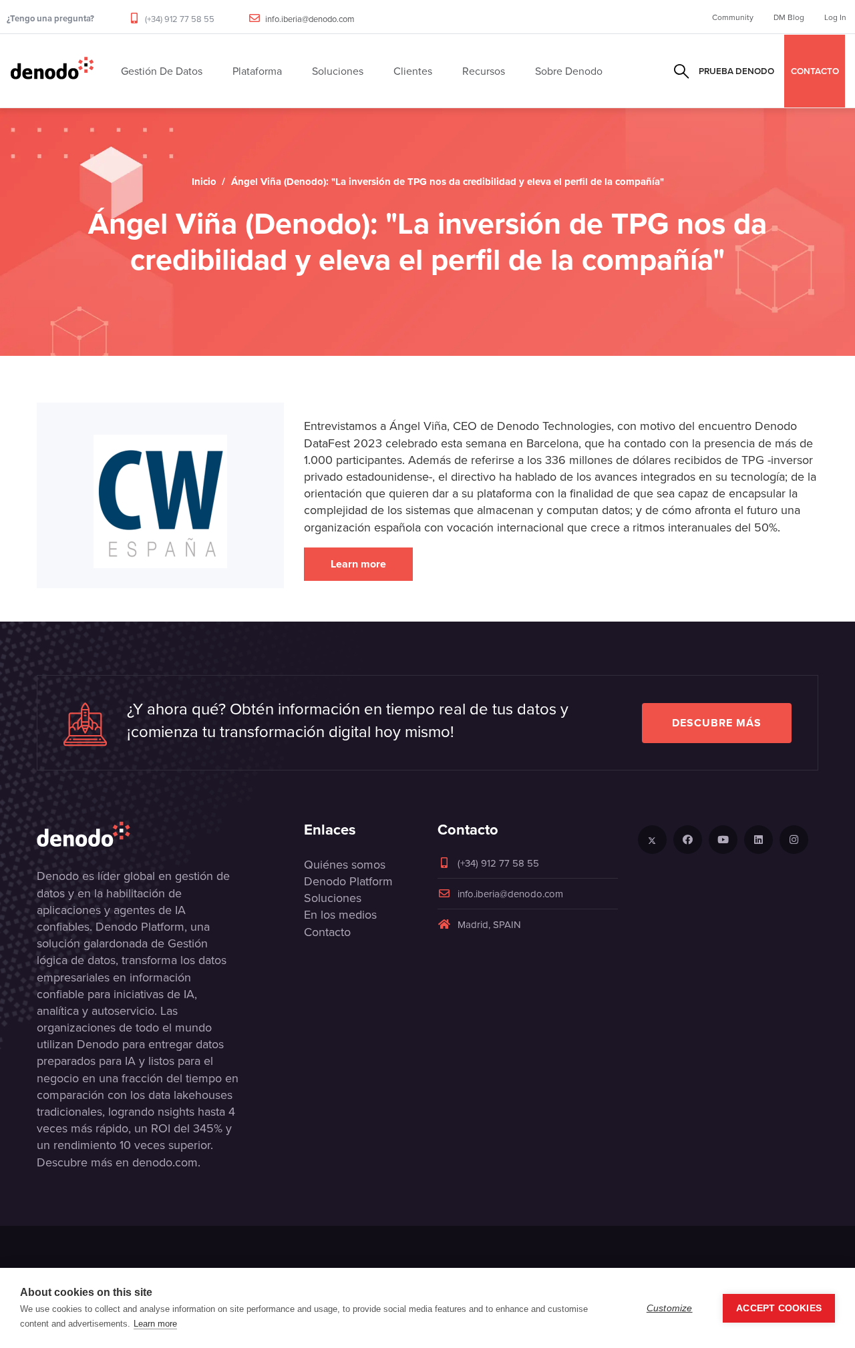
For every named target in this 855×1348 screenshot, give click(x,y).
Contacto (327, 931)
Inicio (204, 181)
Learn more (358, 564)
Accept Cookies (779, 1308)
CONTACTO (815, 70)
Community (732, 17)
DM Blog (789, 17)
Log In (835, 17)
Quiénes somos (344, 864)
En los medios (340, 914)
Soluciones (332, 897)
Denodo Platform (348, 881)
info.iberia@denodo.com (310, 19)
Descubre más (716, 722)
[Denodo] (52, 70)
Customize (670, 1308)
